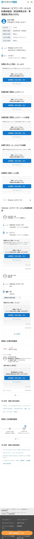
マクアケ (5, 405)
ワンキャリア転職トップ (6, 509)
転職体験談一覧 (24, 509)
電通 (25, 408)
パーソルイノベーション (8, 460)
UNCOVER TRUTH (18, 408)
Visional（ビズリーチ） (21, 512)
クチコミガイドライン (8, 523)
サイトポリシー (6, 519)
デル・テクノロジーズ (18, 452)
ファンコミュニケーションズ (9, 449)
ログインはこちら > (17, 83)
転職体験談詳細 (28, 268)
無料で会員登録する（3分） (17, 533)
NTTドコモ (9, 411)
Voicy (29, 408)
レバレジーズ (26, 405)
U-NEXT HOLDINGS (8, 408)
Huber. (17, 460)
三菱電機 (28, 460)
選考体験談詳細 (28, 390)
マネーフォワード (7, 452)
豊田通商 (22, 460)
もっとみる (17, 334)
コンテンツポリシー (22, 519)
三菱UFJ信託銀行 (7, 463)
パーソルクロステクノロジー (15, 405)
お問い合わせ (20, 523)
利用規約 (19, 526)
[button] (17, 242)
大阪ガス (16, 411)
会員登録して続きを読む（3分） (17, 80)
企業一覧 (14, 509)
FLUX (4, 411)
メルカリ (18, 509)
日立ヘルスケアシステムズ (24, 449)
